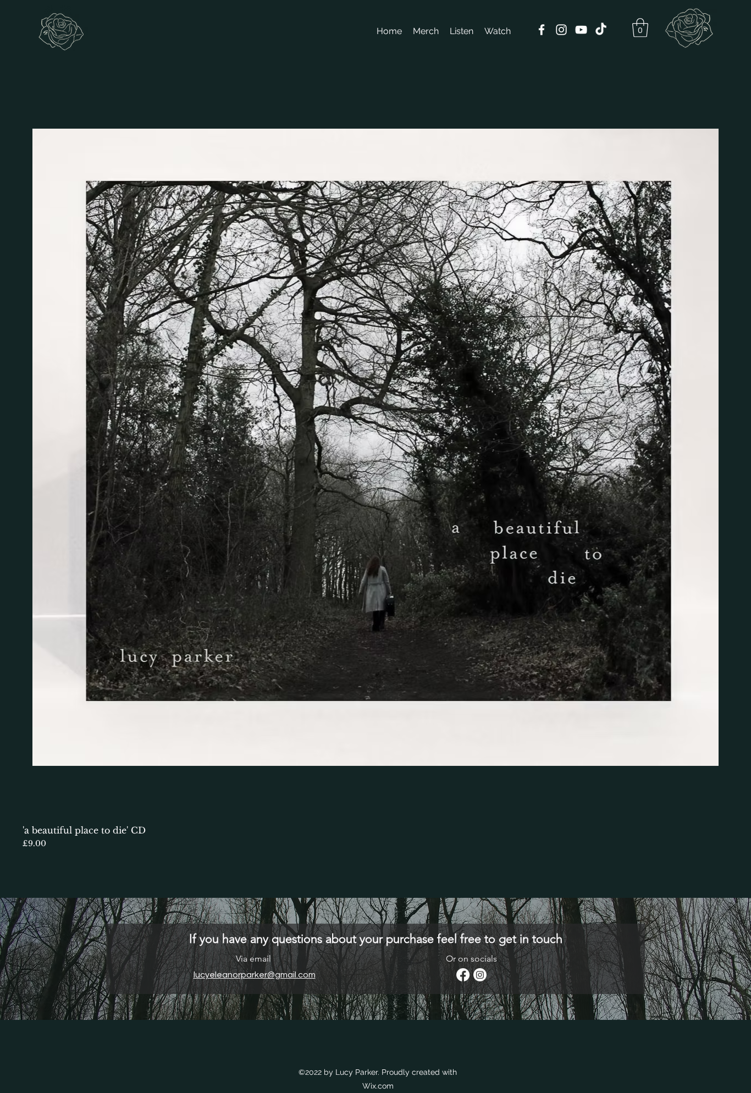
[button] (640, 27)
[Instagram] (561, 30)
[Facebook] (541, 30)
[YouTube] (581, 30)
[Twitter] (601, 30)
